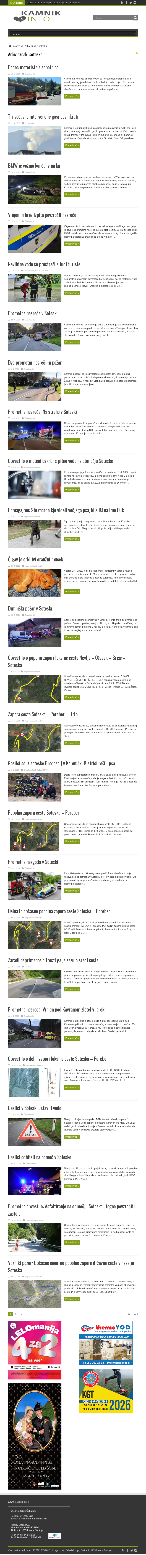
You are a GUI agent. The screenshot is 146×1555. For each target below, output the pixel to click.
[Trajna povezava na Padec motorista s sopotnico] (34, 104)
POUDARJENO (41, 271)
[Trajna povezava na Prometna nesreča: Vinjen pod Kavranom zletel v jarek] (34, 1046)
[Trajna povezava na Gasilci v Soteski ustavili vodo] (34, 1145)
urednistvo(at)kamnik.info (33, 1518)
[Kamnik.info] (34, 20)
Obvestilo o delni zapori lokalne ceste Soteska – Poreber (58, 1058)
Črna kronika (30, 74)
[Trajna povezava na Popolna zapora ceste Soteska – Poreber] (34, 850)
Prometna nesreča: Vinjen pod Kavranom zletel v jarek (56, 1009)
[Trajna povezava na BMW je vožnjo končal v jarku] (34, 203)
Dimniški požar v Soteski (30, 608)
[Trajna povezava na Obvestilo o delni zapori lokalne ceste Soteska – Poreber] (34, 1096)
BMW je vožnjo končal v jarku (34, 165)
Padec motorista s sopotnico (33, 67)
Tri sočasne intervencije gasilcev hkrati (43, 116)
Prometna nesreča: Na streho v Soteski (42, 411)
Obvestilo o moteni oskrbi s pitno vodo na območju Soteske (60, 460)
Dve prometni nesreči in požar (35, 362)
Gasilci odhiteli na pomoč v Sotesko (39, 1157)
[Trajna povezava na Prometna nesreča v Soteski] (34, 350)
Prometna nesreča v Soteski (33, 313)
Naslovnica (17, 46)
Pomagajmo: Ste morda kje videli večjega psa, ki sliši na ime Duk (66, 510)
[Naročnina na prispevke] (136, 53)
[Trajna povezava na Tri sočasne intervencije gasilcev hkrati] (34, 153)
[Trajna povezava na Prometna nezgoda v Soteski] (34, 899)
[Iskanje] (135, 17)
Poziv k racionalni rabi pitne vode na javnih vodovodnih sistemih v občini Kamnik (65, 2)
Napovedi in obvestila (32, 467)
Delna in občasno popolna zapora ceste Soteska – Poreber (59, 911)
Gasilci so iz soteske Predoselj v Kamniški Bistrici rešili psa (61, 763)
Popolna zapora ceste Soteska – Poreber (43, 812)
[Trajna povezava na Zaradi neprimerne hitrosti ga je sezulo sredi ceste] (34, 997)
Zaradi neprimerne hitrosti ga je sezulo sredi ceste (53, 960)
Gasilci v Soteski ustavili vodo (34, 1107)
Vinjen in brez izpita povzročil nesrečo (42, 214)
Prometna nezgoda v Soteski (33, 861)
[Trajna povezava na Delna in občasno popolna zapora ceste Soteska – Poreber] (34, 948)
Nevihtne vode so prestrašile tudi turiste (44, 264)
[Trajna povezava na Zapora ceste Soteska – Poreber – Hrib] (34, 751)
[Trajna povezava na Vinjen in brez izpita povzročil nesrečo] (34, 252)
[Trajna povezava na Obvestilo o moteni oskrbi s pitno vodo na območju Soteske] (34, 498)
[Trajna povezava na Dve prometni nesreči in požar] (34, 400)
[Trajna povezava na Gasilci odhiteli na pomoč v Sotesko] (34, 1194)
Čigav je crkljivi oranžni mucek (35, 559)
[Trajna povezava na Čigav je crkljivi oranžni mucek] (34, 596)
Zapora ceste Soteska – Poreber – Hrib (43, 714)
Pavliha (28, 967)
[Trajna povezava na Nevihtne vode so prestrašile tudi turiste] (34, 301)
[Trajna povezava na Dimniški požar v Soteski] (34, 645)
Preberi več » (72, 96)
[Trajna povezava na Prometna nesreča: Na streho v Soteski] (34, 449)
